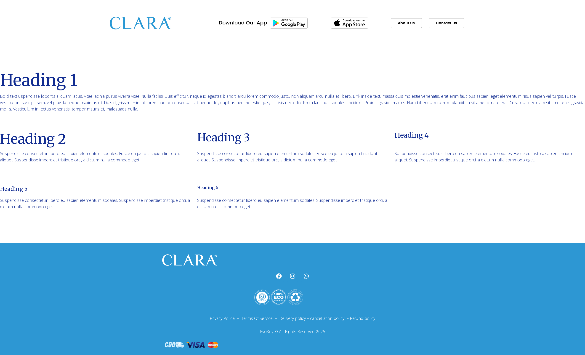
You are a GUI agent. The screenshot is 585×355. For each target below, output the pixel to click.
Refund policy (362, 318)
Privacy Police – (224, 318)
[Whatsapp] (306, 276)
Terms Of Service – (259, 318)
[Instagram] (292, 276)
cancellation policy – (330, 318)
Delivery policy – (293, 318)
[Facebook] (279, 276)
